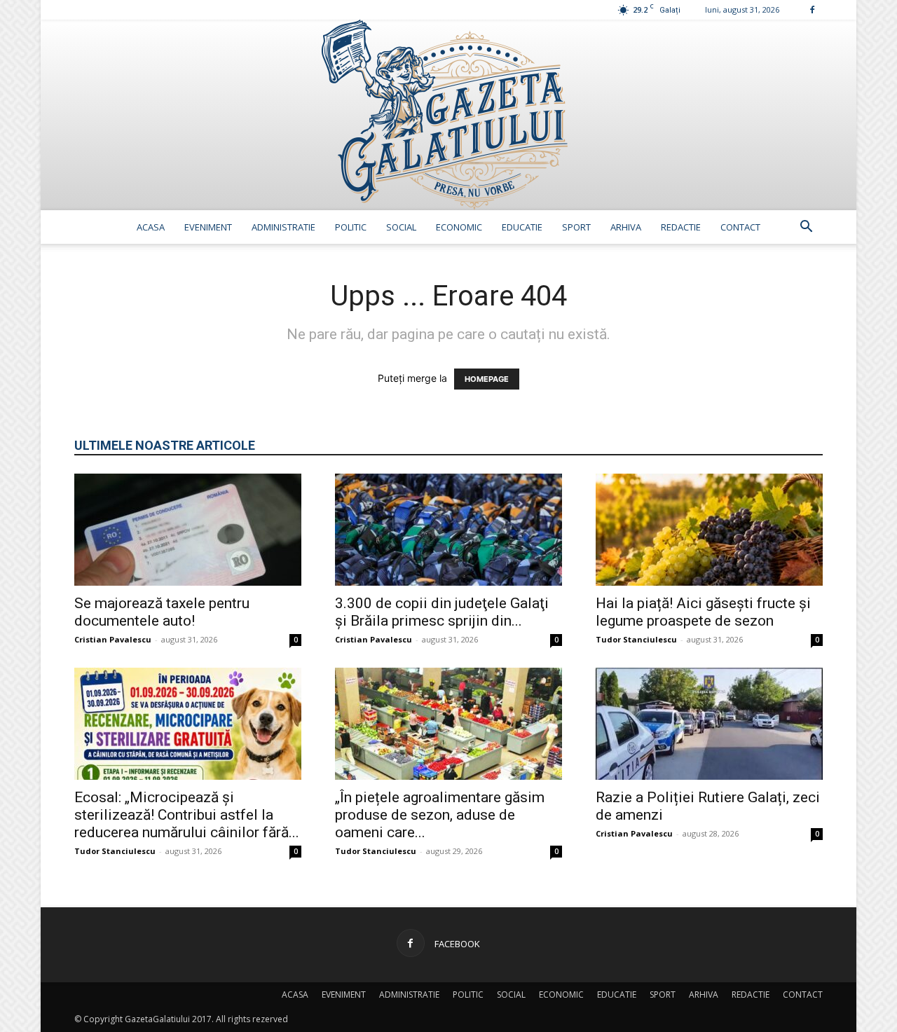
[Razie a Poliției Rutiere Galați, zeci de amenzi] (709, 724)
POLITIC (351, 227)
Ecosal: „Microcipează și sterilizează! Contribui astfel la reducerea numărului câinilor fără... (186, 815)
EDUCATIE (522, 227)
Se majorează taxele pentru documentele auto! (161, 612)
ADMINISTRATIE (283, 227)
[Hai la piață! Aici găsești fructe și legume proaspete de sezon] (709, 530)
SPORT (576, 227)
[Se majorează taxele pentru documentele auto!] (187, 530)
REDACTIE (681, 227)
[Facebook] (812, 9)
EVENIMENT (208, 227)
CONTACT (740, 227)
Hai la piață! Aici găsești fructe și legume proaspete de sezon (703, 612)
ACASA (151, 227)
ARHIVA (625, 227)
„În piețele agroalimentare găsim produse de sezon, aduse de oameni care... (440, 815)
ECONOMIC (459, 227)
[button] (806, 228)
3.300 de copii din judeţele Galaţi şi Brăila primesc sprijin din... (442, 612)
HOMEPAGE (487, 379)
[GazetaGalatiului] (448, 115)
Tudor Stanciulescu (636, 639)
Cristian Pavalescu (112, 639)
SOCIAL (401, 227)
